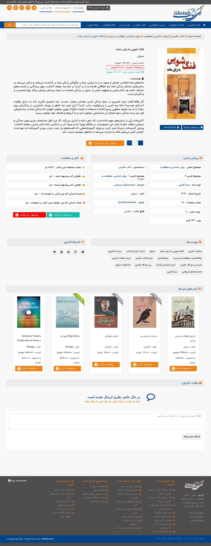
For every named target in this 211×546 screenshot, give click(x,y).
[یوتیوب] (15, 7)
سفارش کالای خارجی (163, 520)
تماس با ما (161, 538)
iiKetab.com (47, 539)
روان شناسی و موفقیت (155, 36)
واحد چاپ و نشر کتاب (129, 481)
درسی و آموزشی (64, 505)
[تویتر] (9, 7)
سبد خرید (45, 8)
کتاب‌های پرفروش (63, 501)
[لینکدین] (21, 7)
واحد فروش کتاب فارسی (64, 482)
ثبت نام (77, 8)
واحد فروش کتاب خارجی (165, 482)
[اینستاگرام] (28, 7)
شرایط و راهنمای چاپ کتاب (127, 528)
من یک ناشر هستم (130, 516)
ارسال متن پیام (192, 436)
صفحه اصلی (194, 36)
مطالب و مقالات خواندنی (94, 497)
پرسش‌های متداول (164, 512)
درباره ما (187, 538)
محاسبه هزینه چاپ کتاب (128, 490)
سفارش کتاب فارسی (62, 489)
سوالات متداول (175, 538)
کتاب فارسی (177, 36)
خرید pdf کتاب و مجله (162, 531)
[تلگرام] (34, 7)
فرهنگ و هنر (99, 490)
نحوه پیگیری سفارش (162, 516)
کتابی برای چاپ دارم (130, 486)
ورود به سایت (61, 8)
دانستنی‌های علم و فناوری (93, 493)
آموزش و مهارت (97, 486)
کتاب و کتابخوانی (97, 501)
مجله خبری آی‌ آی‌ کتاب (94, 481)
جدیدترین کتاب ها (63, 508)
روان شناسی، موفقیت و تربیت (123, 36)
